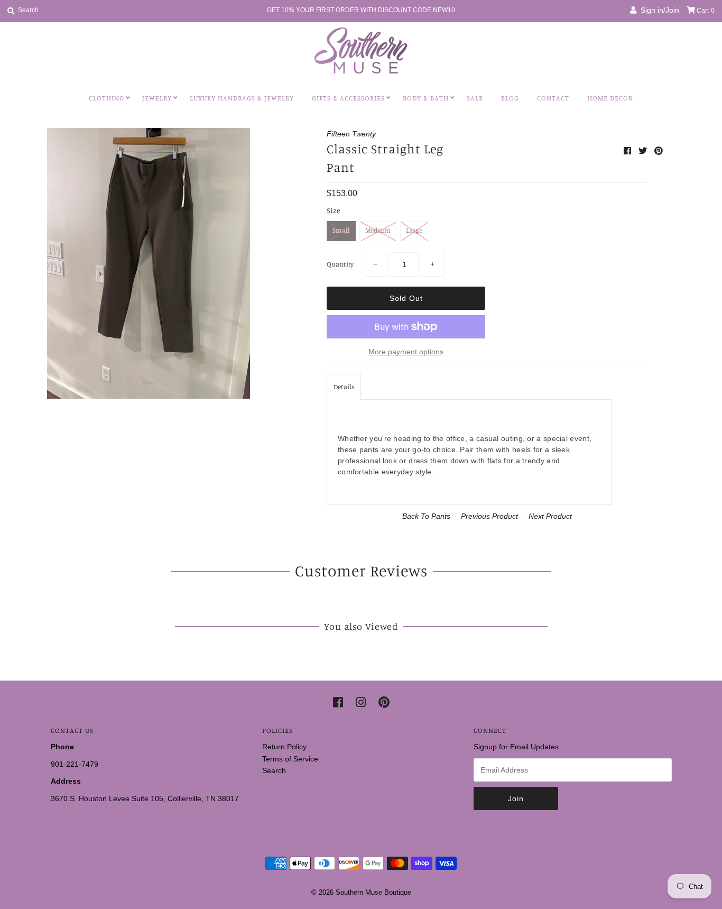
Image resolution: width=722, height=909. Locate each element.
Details (344, 386)
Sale (475, 98)
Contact (553, 98)
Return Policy (284, 746)
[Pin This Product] (658, 150)
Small (341, 230)
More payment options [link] (405, 351)
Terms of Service (290, 759)
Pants (440, 516)
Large (414, 230)
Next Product (550, 516)
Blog (510, 98)
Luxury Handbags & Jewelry (242, 98)
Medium (378, 230)
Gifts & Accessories (348, 98)
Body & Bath (426, 98)
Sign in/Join (657, 10)
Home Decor (610, 98)
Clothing (106, 98)
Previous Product (489, 516)
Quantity (340, 264)
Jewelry (157, 98)
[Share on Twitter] (643, 150)
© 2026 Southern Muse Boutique (361, 892)
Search (274, 770)
